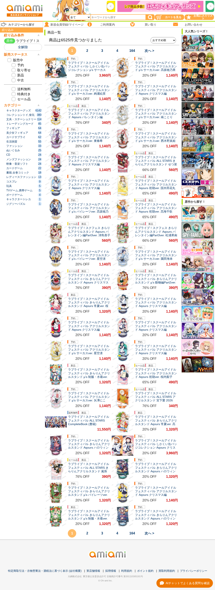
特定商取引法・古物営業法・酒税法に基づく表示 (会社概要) (44, 570)
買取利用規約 (167, 570)
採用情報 (110, 570)
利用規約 (126, 570)
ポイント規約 (145, 570)
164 (132, 50)
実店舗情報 (93, 570)
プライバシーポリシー (193, 570)
